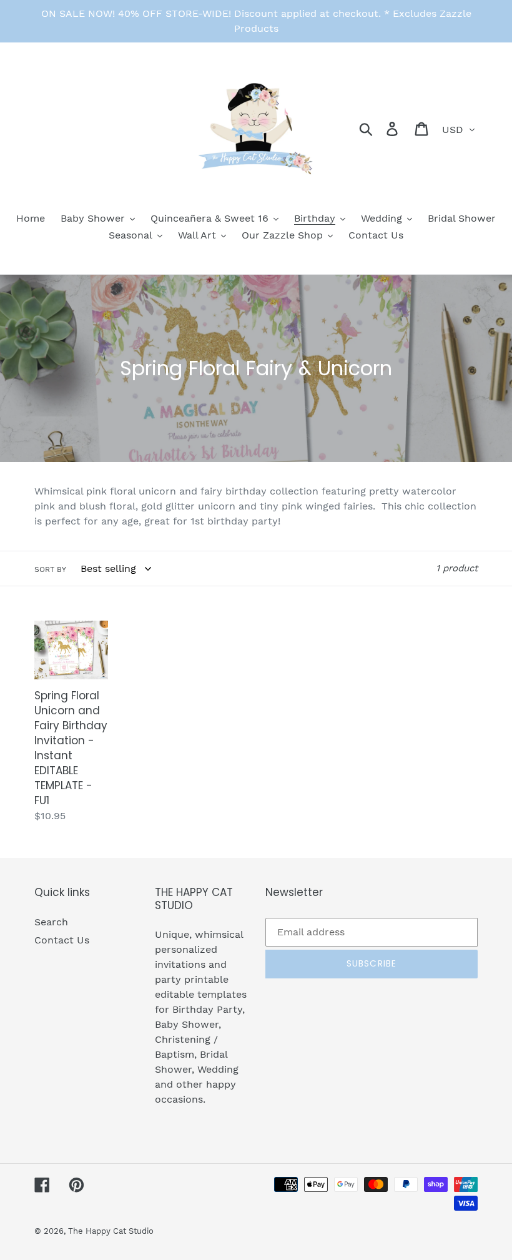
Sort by (50, 569)
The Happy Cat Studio (111, 1231)
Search (51, 922)
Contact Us (61, 940)
